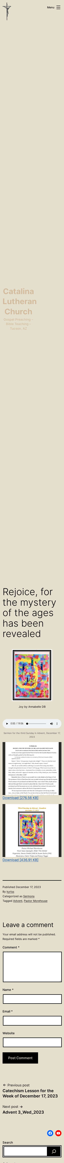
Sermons (28, 896)
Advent (17, 900)
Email (8, 1011)
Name (8, 990)
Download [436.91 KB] (20, 860)
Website (9, 1033)
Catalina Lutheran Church (20, 301)
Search (8, 1142)
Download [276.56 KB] (20, 798)
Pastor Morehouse (35, 900)
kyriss (10, 891)
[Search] (53, 1151)
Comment (11, 947)
